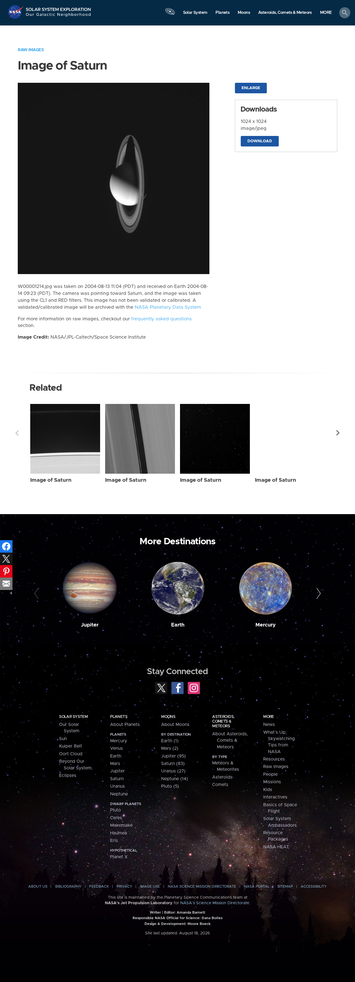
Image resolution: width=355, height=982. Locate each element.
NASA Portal (257, 886)
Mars (115, 763)
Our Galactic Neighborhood (59, 16)
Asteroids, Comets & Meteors (223, 721)
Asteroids (222, 777)
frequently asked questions (161, 319)
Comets (220, 784)
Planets (118, 717)
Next (338, 433)
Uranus (117, 786)
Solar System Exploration (59, 8)
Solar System (73, 717)
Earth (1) (170, 741)
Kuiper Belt (70, 746)
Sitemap (285, 886)
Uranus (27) (173, 771)
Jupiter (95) (173, 756)
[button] (326, 13)
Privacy (124, 886)
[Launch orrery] (170, 14)
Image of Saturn (51, 480)
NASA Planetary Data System (168, 307)
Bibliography (68, 886)
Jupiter (89, 625)
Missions (272, 782)
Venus (116, 748)
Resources (274, 759)
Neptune (119, 794)
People (270, 774)
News (269, 724)
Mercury (265, 625)
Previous (17, 433)
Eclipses (67, 775)
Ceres (116, 818)
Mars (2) (169, 748)
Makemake (121, 825)
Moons (168, 717)
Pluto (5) (170, 786)
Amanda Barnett (191, 912)
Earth (177, 625)
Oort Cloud (70, 754)
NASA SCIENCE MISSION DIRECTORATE (202, 886)
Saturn (117, 779)
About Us (37, 886)
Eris (114, 840)
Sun (63, 738)
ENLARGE (251, 88)
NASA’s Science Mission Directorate (214, 903)
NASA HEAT (276, 847)
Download (259, 141)
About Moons (175, 724)
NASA (16, 12)
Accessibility (314, 886)
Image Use (150, 886)
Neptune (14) (174, 779)
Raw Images (31, 50)
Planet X (119, 857)
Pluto (115, 810)
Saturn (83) (173, 763)
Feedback (99, 886)
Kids (267, 789)
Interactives (275, 797)
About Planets (125, 724)
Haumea (118, 833)
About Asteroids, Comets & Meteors (230, 740)
